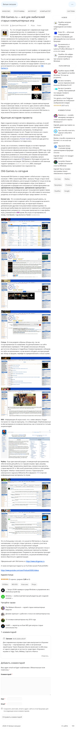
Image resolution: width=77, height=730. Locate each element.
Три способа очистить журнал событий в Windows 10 (64, 132)
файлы (67, 179)
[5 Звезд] (7, 579)
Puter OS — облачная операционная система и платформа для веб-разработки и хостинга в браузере (64, 36)
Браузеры (58, 185)
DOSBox (5, 584)
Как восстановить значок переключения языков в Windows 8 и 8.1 (64, 83)
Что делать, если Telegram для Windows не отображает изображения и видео (64, 100)
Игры (33, 25)
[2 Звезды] (3, 579)
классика (24, 584)
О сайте (65, 726)
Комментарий (6, 674)
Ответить (45, 656)
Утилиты (69, 185)
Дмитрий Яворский (19, 25)
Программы (19, 11)
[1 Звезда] (1, 579)
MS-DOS (15, 584)
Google (66, 191)
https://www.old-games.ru (35, 561)
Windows (6, 11)
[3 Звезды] (4, 579)
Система (71, 11)
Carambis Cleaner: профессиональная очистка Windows (63, 163)
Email (3, 704)
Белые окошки (9, 4)
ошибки (57, 191)
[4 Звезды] (6, 579)
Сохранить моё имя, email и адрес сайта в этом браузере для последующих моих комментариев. (26, 710)
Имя (3, 699)
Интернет (32, 11)
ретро (34, 584)
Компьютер (45, 11)
